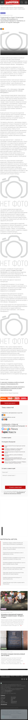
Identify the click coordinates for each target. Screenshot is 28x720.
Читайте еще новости (9, 403)
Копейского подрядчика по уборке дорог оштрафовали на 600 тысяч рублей (14, 449)
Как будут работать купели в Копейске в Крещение (13, 455)
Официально (14, 702)
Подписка (17, 676)
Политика (13, 698)
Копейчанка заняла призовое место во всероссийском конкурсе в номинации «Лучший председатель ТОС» (15, 459)
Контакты (8, 676)
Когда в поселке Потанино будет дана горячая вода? (15, 446)
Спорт (2, 699)
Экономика (13, 697)
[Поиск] (22, 2)
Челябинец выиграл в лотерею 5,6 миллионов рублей (15, 452)
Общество (3, 697)
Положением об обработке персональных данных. (14, 493)
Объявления (4, 704)
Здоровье (3, 701)
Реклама (12, 676)
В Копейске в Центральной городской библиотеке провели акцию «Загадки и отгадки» (12, 616)
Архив (22, 676)
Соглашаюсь (14, 717)
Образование (14, 701)
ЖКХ (12, 699)
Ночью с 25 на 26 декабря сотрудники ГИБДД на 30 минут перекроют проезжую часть (15, 462)
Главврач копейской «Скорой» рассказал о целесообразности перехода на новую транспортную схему (12, 388)
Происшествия (4, 702)
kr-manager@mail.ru (8, 690)
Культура (3, 698)
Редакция (3, 676)
